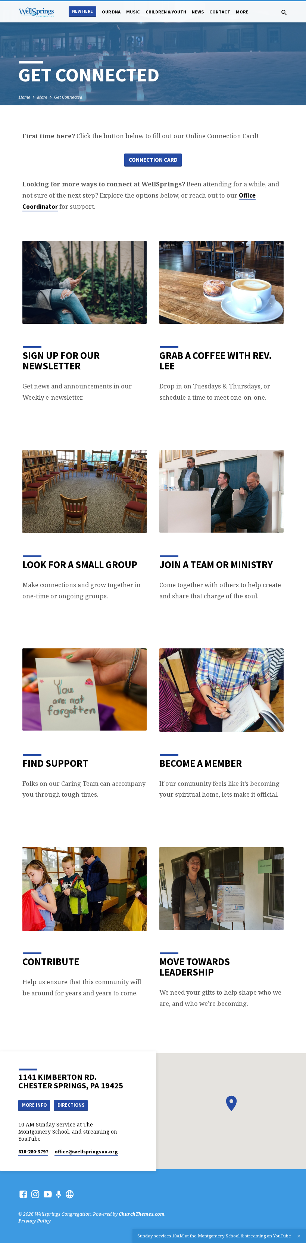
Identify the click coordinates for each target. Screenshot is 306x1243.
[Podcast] (58, 1194)
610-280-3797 (33, 1152)
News (198, 12)
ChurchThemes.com (142, 1214)
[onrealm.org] (70, 1194)
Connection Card (153, 159)
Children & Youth (166, 12)
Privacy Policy (34, 1221)
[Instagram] (35, 1194)
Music (133, 12)
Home (24, 97)
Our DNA (111, 12)
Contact (219, 12)
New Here (82, 11)
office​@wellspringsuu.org (86, 1152)
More (242, 12)
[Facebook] (23, 1194)
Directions (70, 1105)
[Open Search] (284, 12)
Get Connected (68, 97)
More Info (34, 1105)
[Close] (299, 1236)
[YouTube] (48, 1194)
